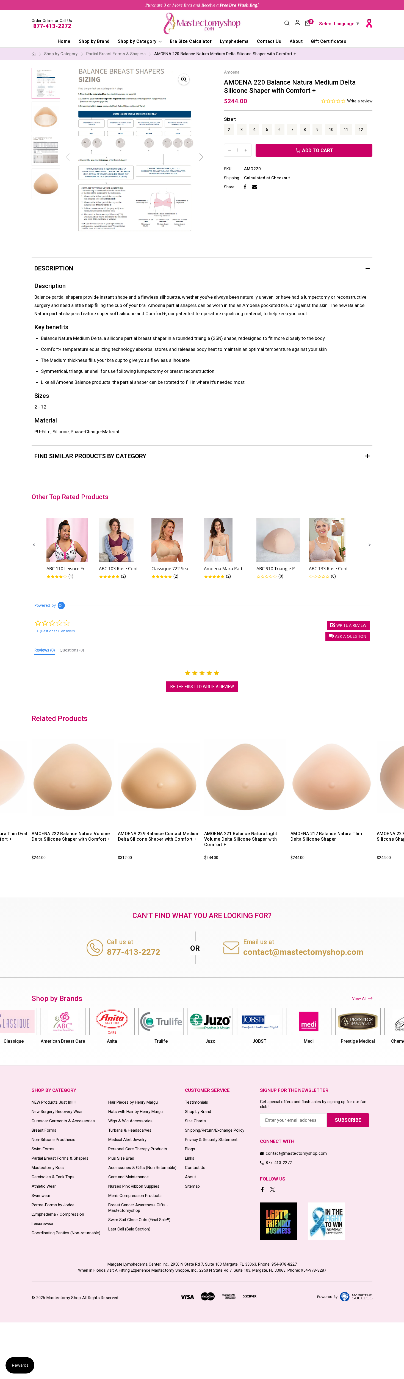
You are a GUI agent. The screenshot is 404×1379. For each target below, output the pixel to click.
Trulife (153, 1041)
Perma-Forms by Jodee (53, 1204)
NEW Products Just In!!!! (54, 1102)
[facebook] (263, 1190)
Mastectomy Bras (48, 1167)
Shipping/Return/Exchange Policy (214, 1130)
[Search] (286, 23)
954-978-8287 (313, 1270)
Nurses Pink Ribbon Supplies (133, 1186)
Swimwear (41, 1195)
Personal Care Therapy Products (137, 1148)
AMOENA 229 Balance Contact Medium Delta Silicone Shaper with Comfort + (159, 836)
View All (359, 998)
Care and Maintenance (128, 1176)
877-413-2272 (52, 26)
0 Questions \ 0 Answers (55, 630)
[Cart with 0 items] (307, 23)
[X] (273, 1190)
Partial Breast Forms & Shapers (60, 1158)
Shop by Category (138, 41)
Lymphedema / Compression (58, 1214)
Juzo (202, 1041)
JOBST (251, 1041)
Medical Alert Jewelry (127, 1139)
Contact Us (269, 41)
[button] (34, 544)
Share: (229, 186)
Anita (104, 1041)
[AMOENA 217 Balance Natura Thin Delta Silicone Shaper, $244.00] (331, 777)
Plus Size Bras (121, 1158)
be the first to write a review (202, 686)
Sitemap (192, 1186)
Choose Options (56, 821)
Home (64, 41)
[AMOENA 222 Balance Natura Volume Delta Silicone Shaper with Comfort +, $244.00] (73, 777)
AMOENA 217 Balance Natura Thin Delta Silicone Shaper (326, 836)
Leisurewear (43, 1223)
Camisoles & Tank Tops (53, 1176)
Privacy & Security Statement (211, 1139)
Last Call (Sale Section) (129, 1229)
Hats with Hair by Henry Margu (135, 1111)
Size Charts (195, 1120)
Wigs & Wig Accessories (130, 1120)
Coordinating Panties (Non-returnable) (66, 1232)
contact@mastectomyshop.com (303, 952)
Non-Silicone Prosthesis (53, 1139)
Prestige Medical (350, 1041)
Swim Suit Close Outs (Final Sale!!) (139, 1219)
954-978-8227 (284, 1264)
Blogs (190, 1148)
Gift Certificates (328, 41)
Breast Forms (44, 1130)
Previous (30, 799)
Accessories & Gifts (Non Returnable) (142, 1167)
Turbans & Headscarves (129, 1130)
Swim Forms (43, 1148)
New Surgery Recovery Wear (57, 1111)
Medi (301, 1041)
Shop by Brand (94, 41)
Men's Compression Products (135, 1195)
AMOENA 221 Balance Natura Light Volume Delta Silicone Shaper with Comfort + (240, 839)
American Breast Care (54, 1041)
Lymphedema (234, 41)
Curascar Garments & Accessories (63, 1120)
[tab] (44, 651)
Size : (230, 119)
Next (201, 157)
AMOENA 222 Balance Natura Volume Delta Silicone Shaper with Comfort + (71, 836)
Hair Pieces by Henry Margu (133, 1102)
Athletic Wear (44, 1186)
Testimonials (196, 1102)
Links (189, 1158)
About (296, 41)
